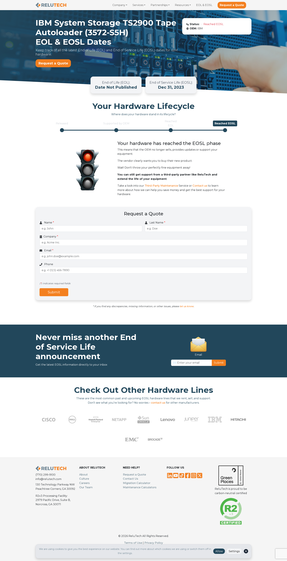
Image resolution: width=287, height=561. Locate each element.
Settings (234, 551)
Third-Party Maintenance (161, 185)
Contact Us (130, 478)
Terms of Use (133, 542)
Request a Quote (232, 5)
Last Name (157, 222)
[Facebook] (188, 475)
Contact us (199, 185)
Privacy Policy (153, 542)
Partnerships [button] (159, 5)
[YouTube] (176, 475)
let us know (187, 306)
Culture (84, 478)
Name (49, 222)
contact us (158, 402)
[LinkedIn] (170, 475)
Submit (54, 292)
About (83, 474)
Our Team (86, 487)
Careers (84, 483)
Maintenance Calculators (139, 487)
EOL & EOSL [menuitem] (204, 5)
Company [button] (118, 5)
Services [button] (138, 5)
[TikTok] (182, 475)
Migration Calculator (136, 483)
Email (48, 250)
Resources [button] (182, 5)
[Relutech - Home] (51, 5)
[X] (200, 475)
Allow (219, 551)
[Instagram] (194, 475)
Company (51, 236)
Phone (48, 264)
